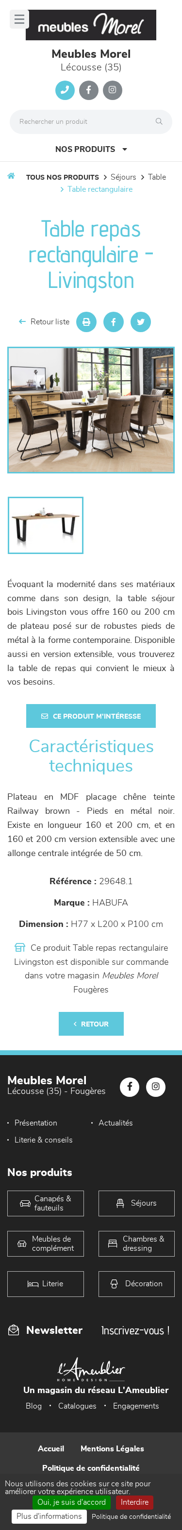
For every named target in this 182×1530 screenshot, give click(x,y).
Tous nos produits (62, 177)
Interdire (135, 1502)
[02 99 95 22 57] (65, 90)
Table (157, 177)
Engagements (136, 1406)
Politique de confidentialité (91, 1468)
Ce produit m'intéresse (97, 716)
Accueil (51, 1449)
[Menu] (19, 19)
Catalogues (77, 1406)
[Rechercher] (161, 122)
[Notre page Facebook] (89, 90)
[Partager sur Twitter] (141, 322)
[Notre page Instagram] (112, 90)
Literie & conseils (44, 1140)
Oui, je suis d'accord (71, 1502)
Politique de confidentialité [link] (131, 1516)
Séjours (123, 177)
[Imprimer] (86, 322)
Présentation (36, 1123)
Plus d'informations (49, 1516)
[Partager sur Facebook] (113, 322)
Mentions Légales (112, 1449)
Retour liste (50, 322)
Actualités (116, 1123)
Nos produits (85, 149)
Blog (34, 1406)
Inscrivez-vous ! (135, 1330)
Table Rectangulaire (99, 189)
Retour (95, 1024)
